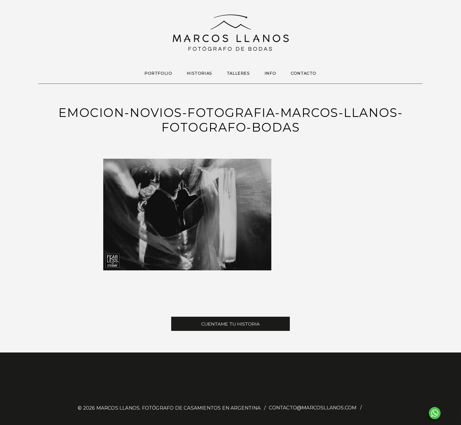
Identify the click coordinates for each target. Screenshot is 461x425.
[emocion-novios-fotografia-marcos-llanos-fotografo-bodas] (187, 269)
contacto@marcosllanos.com (312, 408)
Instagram (379, 408)
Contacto (303, 73)
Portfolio (158, 73)
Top (449, 413)
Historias (199, 73)
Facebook (369, 408)
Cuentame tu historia (230, 324)
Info (270, 73)
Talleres (238, 73)
